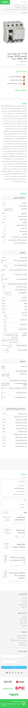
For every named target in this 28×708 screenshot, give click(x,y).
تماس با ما (24, 600)
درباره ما (25, 598)
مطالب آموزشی (23, 619)
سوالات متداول (23, 621)
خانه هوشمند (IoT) (22, 638)
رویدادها (25, 602)
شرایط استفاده (15, 701)
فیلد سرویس (24, 607)
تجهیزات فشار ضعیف (22, 635)
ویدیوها (25, 616)
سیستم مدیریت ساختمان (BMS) (19, 640)
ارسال (14, 667)
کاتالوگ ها (24, 626)
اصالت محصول (23, 623)
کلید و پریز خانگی (23, 642)
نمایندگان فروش (23, 604)
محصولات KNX (23, 645)
